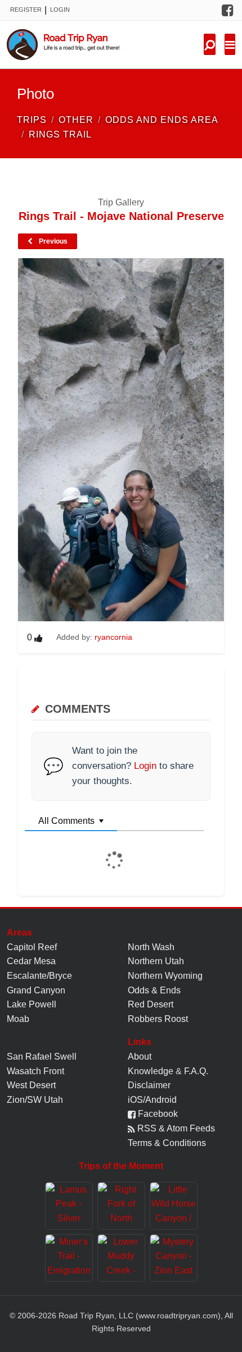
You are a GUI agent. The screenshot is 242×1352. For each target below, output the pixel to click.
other (76, 120)
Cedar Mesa (31, 961)
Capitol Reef (32, 947)
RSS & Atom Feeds (175, 1128)
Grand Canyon (36, 990)
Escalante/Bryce (39, 975)
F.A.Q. (196, 1071)
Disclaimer (149, 1085)
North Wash (151, 947)
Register (26, 9)
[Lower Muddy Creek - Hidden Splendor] (121, 1258)
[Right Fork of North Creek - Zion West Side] (121, 1206)
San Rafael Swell (42, 1056)
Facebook (157, 1114)
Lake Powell (31, 1004)
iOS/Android (152, 1099)
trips (32, 120)
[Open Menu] (230, 44)
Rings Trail (60, 134)
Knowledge (150, 1071)
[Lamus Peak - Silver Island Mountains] (69, 1206)
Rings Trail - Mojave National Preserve (121, 216)
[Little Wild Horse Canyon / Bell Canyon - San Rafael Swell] (174, 1206)
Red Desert (150, 1004)
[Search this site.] (210, 44)
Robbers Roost (158, 1019)
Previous (52, 241)
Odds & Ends (154, 990)
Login (60, 9)
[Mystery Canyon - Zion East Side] (174, 1258)
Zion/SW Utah (35, 1099)
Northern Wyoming (165, 975)
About (139, 1056)
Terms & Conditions (167, 1143)
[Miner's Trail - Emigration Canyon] (69, 1258)
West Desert (31, 1085)
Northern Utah (156, 961)
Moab (18, 1019)
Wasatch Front (35, 1071)
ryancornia (113, 637)
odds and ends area (161, 120)
